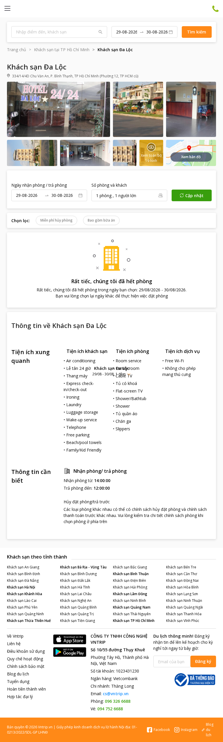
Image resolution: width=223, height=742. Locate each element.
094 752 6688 (110, 708)
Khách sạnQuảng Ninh (25, 613)
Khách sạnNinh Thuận (184, 600)
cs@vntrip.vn (116, 693)
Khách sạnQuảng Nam (131, 607)
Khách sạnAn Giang (23, 567)
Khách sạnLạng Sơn (182, 593)
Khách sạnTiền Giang (77, 620)
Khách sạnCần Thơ (181, 573)
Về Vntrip (15, 636)
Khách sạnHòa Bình (182, 587)
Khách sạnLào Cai (22, 600)
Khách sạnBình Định (23, 573)
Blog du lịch (18, 674)
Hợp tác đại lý (20, 696)
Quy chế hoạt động (25, 658)
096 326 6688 (117, 701)
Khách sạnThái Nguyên (132, 613)
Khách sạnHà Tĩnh (75, 587)
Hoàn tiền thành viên (26, 689)
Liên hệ (14, 643)
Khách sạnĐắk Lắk (75, 580)
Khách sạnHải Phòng (130, 587)
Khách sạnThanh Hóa (184, 613)
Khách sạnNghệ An (75, 600)
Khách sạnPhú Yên (22, 607)
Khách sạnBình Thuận (131, 573)
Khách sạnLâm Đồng (130, 593)
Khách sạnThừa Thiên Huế (29, 620)
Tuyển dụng (18, 681)
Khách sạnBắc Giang (130, 567)
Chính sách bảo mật (25, 666)
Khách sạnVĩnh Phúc (182, 620)
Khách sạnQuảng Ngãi (184, 607)
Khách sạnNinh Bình (129, 600)
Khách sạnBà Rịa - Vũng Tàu (83, 567)
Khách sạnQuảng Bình (78, 607)
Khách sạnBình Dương (78, 573)
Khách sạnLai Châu (75, 593)
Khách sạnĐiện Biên (129, 580)
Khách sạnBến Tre (181, 567)
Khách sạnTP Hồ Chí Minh (133, 620)
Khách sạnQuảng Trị (77, 613)
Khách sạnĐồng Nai (182, 580)
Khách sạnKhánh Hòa (24, 593)
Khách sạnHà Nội (21, 587)
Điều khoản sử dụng (26, 651)
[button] (111, 371)
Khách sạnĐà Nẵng (23, 580)
